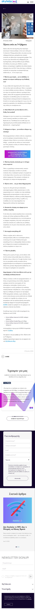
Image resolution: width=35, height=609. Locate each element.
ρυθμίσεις (30, 599)
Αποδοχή (8, 604)
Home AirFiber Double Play (13, 321)
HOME (5, 305)
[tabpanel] (17, 396)
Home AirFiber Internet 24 (13, 317)
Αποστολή (17, 478)
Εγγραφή (30, 576)
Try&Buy (10, 330)
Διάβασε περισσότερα (17, 418)
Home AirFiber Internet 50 (13, 323)
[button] (28, 2)
